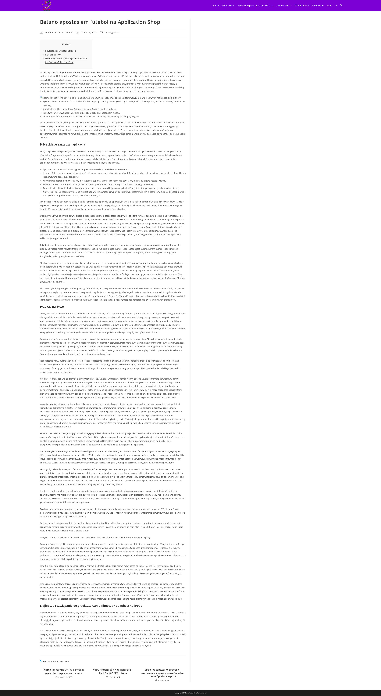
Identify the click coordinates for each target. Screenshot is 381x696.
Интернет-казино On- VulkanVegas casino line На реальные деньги (63, 671)
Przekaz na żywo (53, 54)
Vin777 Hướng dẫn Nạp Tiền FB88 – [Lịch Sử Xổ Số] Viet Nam (113, 671)
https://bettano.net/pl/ (51, 223)
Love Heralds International (58, 32)
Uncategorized (112, 32)
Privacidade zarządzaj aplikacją (60, 50)
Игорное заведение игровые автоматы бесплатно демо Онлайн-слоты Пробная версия (162, 673)
